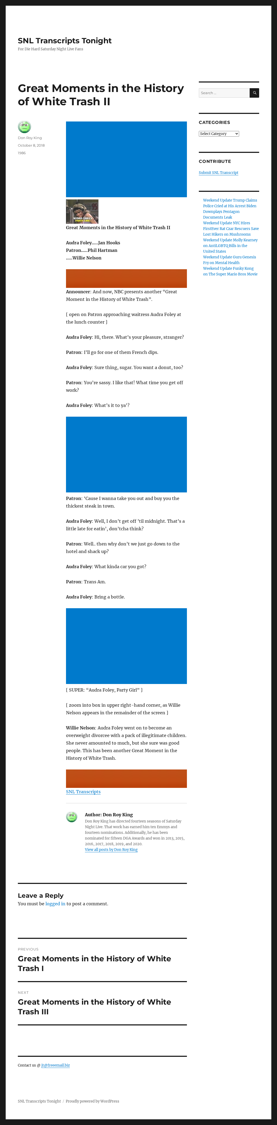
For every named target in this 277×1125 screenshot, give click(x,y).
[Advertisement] (127, 160)
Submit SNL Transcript (218, 172)
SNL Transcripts (83, 791)
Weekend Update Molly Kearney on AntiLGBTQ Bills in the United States (230, 246)
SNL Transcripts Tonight (65, 40)
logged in (55, 903)
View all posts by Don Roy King (111, 849)
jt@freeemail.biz (55, 1065)
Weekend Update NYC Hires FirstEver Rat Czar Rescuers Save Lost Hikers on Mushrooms (231, 229)
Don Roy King (30, 138)
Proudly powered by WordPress (92, 1101)
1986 (22, 153)
